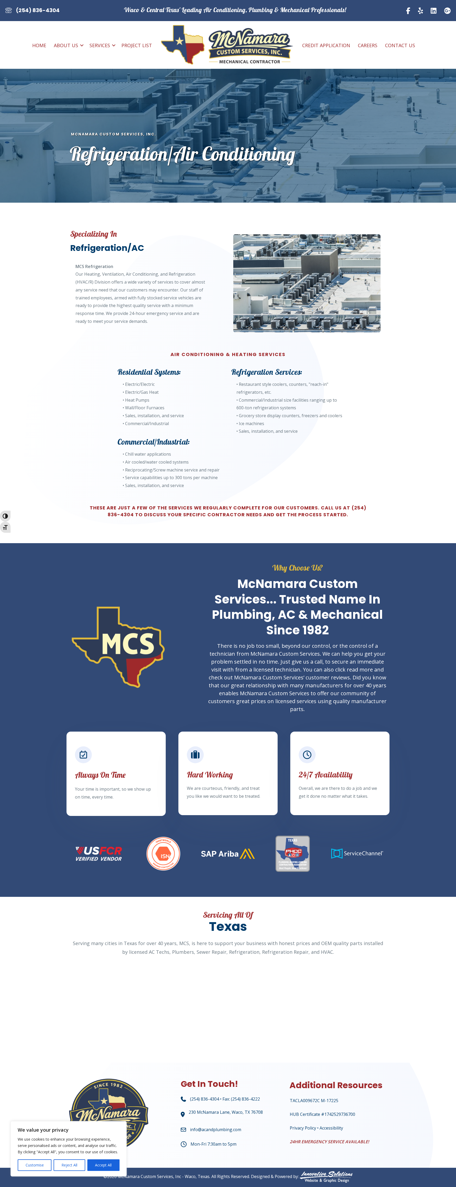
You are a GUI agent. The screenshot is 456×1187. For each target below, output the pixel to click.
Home (39, 45)
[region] (69, 1148)
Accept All (103, 1164)
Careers (367, 45)
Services (99, 45)
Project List (136, 45)
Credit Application (326, 45)
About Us (66, 45)
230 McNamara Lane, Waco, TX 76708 (226, 1112)
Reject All (69, 1164)
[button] (82, 45)
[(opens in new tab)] (228, 853)
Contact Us (400, 45)
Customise (35, 1164)
